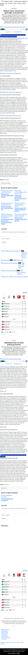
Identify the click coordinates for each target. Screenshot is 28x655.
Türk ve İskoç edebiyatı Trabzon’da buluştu (21, 219)
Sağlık (24, 3)
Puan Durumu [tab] (5, 292)
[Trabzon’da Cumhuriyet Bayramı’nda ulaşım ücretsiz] (21, 192)
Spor (6, 3)
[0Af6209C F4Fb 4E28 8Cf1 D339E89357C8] (10, 73)
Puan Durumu (4, 634)
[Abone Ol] (26, 29)
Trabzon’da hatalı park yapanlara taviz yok (7, 208)
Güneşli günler (18, 260)
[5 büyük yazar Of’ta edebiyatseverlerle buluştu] (21, 204)
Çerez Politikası (12, 653)
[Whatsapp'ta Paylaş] (4, 29)
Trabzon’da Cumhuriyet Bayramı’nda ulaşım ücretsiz (20, 197)
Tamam (18, 653)
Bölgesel (2, 3)
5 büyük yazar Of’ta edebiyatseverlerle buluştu (20, 209)
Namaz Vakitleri (4, 632)
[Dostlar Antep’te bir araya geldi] (7, 496)
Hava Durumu (4, 630)
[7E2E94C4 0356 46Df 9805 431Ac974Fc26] (10, 115)
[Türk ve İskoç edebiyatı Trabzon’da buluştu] (21, 215)
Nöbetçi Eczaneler (5, 629)
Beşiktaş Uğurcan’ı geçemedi (21, 272)
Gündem (10, 3)
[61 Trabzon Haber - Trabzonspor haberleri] (14, 1)
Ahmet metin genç (6, 183)
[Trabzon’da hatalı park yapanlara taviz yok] (7, 203)
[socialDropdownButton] (5, 29)
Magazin (2, 5)
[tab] (4, 297)
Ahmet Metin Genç (23, 38)
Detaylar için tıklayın (14, 336)
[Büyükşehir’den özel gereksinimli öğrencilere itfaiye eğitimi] (7, 215)
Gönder (4, 242)
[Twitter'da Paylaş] (2, 29)
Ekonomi (19, 3)
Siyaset (15, 3)
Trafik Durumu (4, 633)
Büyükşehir (7, 367)
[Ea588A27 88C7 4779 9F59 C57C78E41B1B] (10, 92)
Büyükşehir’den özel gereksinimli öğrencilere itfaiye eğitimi (7, 221)
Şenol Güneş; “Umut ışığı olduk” (21, 265)
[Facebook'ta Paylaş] (1, 29)
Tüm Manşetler (4, 636)
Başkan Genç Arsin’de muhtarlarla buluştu (7, 195)
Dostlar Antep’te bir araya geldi (7, 499)
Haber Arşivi (4, 638)
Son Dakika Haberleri (5, 637)
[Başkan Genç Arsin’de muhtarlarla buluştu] (7, 191)
